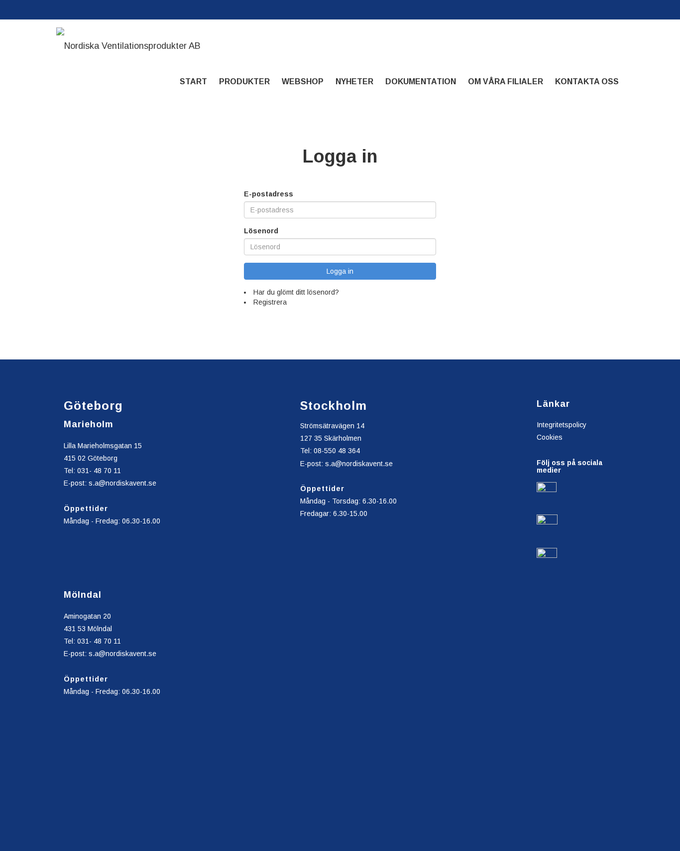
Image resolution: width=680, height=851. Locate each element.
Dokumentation (420, 81)
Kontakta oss (587, 81)
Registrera (270, 302)
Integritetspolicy (561, 425)
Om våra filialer (505, 81)
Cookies (550, 437)
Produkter (244, 81)
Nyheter (354, 81)
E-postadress (268, 194)
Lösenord (261, 231)
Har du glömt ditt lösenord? (296, 292)
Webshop (303, 81)
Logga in (340, 271)
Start (193, 81)
